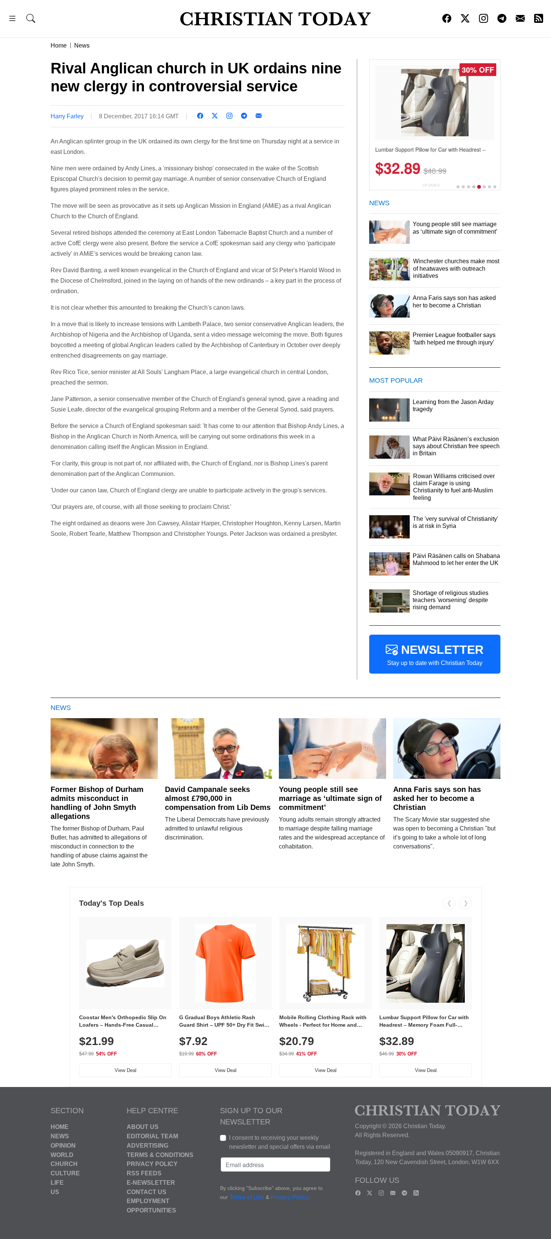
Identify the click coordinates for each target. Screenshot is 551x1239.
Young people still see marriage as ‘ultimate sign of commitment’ (330, 798)
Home (59, 45)
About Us (143, 1127)
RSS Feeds (144, 1173)
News (82, 45)
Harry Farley (67, 116)
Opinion (63, 1145)
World (62, 1154)
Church (64, 1164)
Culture (65, 1173)
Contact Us (146, 1191)
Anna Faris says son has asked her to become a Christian (437, 798)
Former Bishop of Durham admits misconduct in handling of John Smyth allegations (97, 802)
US (55, 1191)
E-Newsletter (151, 1182)
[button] (12, 19)
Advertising (147, 1145)
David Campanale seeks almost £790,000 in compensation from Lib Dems (218, 798)
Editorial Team (152, 1136)
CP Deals (431, 185)
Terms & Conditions (160, 1154)
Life (57, 1182)
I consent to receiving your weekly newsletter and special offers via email (279, 1142)
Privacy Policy (152, 1164)
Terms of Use (246, 1197)
